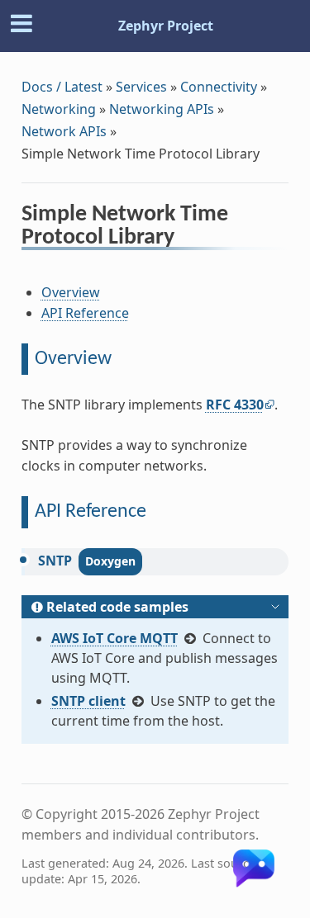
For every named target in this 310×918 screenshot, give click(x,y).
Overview (70, 292)
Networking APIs (161, 109)
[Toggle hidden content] (275, 606)
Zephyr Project (165, 26)
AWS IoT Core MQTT (114, 638)
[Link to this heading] (185, 239)
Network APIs (64, 131)
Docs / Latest (62, 87)
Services (141, 87)
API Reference (85, 313)
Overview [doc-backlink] (73, 359)
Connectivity (218, 87)
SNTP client (88, 701)
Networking (58, 109)
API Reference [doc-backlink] (90, 512)
